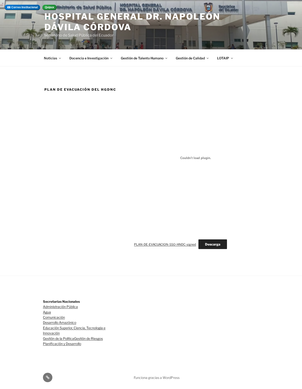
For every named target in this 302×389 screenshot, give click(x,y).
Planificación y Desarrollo (62, 344)
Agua (47, 312)
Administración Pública (60, 307)
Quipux (49, 7)
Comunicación (54, 317)
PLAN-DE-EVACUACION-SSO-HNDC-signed (165, 244)
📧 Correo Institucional (22, 7)
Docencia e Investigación (89, 58)
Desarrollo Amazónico (59, 322)
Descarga (212, 244)
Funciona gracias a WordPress (157, 378)
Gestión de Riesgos (88, 338)
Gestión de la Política (58, 338)
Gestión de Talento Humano (142, 58)
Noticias (50, 58)
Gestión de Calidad (190, 58)
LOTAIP (223, 58)
